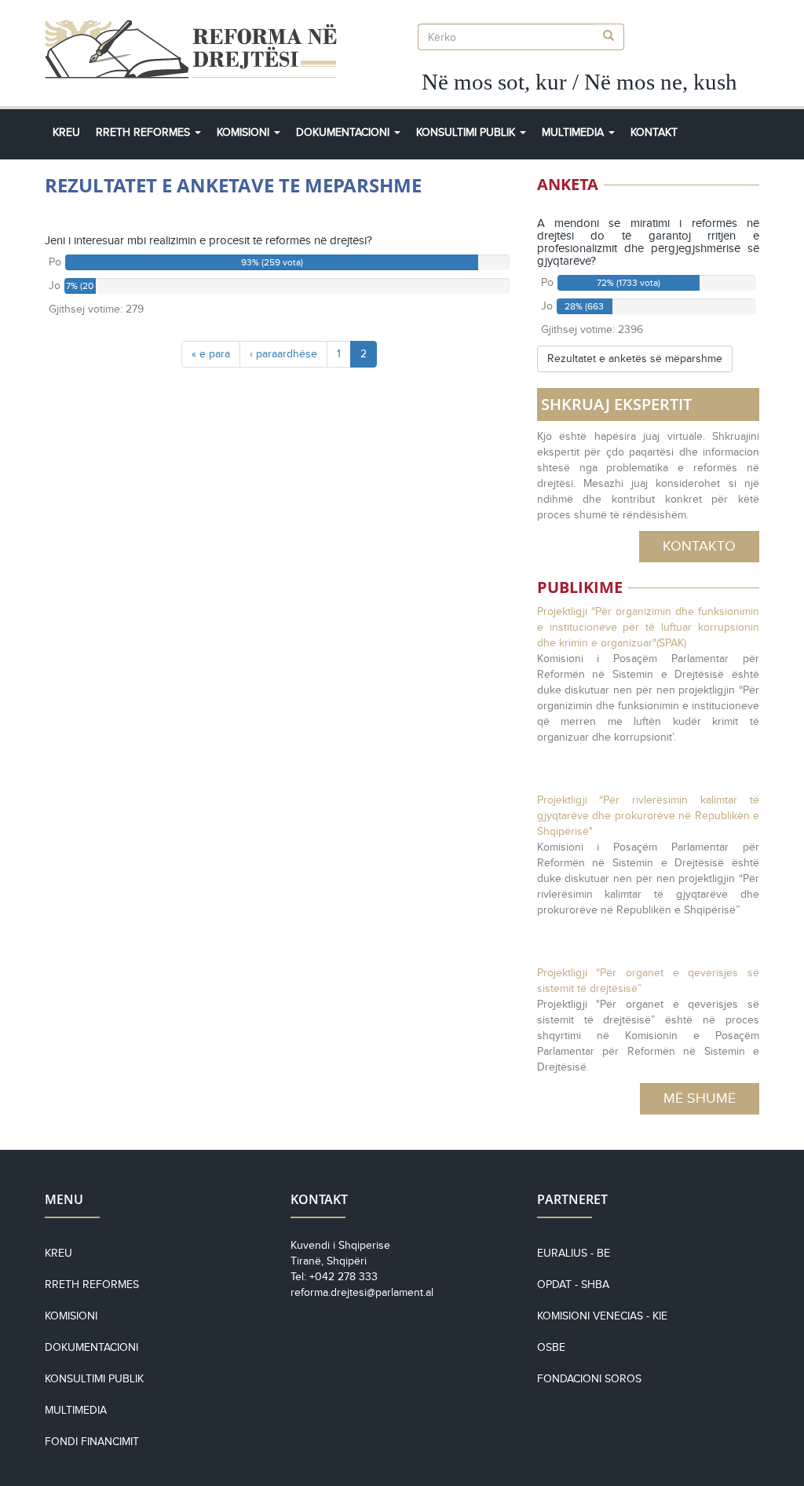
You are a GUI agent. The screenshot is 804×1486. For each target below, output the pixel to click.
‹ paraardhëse (283, 354)
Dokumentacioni (344, 132)
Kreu (66, 132)
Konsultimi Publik (467, 132)
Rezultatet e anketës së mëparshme (634, 358)
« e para (211, 354)
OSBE (551, 1347)
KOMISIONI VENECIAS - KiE (602, 1316)
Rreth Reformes (144, 132)
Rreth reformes (92, 1284)
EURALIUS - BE (573, 1253)
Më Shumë (699, 1098)
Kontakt (654, 132)
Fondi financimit (92, 1442)
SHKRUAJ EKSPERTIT (616, 404)
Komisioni (244, 132)
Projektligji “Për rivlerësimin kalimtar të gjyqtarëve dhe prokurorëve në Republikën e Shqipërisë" (648, 815)
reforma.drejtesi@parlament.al (362, 1292)
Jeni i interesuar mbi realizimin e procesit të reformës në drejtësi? (208, 240)
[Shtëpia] (197, 49)
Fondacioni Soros (589, 1379)
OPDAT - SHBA (573, 1284)
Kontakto (699, 546)
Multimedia (574, 132)
